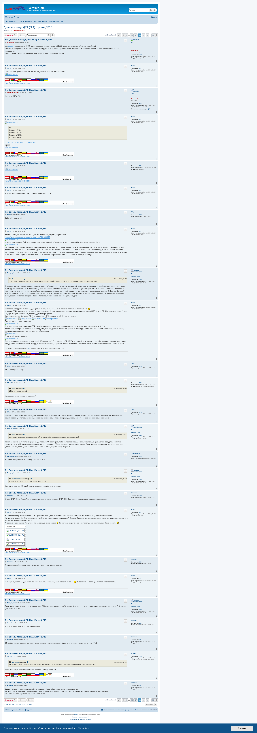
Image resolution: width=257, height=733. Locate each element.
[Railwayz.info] (15, 8)
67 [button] (136, 35)
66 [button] (132, 35)
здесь (10, 46)
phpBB (76, 714)
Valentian (134, 492)
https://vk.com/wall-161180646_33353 (17, 83)
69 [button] (143, 35)
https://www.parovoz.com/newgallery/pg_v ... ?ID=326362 (27, 237)
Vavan (133, 65)
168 (140, 456)
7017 (140, 68)
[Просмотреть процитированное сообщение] (24, 279)
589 (140, 383)
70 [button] (147, 35)
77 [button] (153, 35)
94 (140, 639)
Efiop (132, 212)
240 (140, 279)
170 (140, 215)
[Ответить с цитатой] (125, 40)
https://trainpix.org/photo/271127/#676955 (21, 142)
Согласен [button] (242, 728)
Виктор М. (134, 636)
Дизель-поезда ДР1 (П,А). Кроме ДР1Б (28, 27)
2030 (140, 54)
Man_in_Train (135, 276)
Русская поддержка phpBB (80, 717)
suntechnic (134, 50)
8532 (140, 103)
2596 (140, 495)
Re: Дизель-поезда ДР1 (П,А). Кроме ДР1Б (28, 39)
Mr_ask (133, 380)
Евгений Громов (19, 30)
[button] (119, 35)
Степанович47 (136, 453)
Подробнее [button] (83, 728)
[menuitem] (16, 17)
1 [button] (126, 35)
